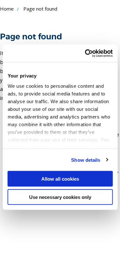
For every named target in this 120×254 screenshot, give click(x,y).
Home (7, 8)
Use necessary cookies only (60, 197)
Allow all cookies (60, 179)
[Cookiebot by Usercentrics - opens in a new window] (85, 53)
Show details (85, 159)
